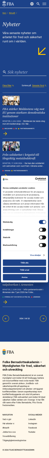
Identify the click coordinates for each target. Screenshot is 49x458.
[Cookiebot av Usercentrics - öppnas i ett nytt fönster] (35, 179)
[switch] (42, 230)
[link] (8, 3)
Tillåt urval (24, 270)
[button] (32, 3)
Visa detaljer (35, 255)
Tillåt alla (24, 263)
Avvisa (24, 277)
